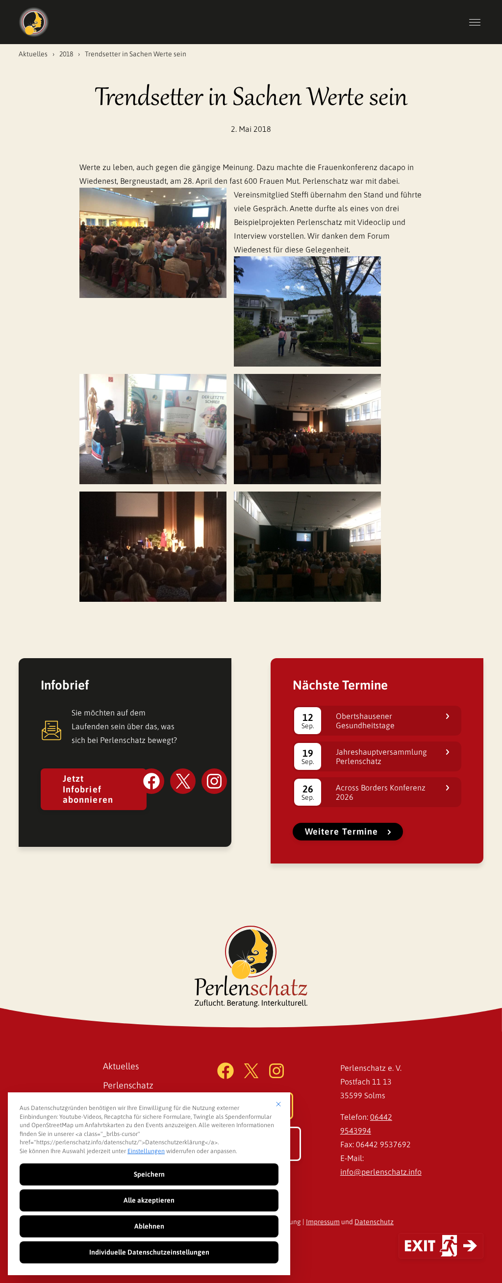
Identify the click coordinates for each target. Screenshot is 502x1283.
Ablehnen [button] (149, 1226)
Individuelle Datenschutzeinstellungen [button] (149, 1252)
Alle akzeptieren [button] (149, 1200)
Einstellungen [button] (146, 1151)
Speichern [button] (149, 1174)
